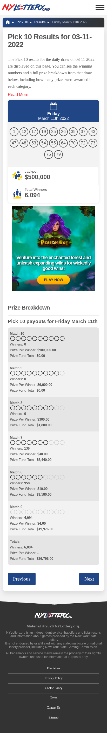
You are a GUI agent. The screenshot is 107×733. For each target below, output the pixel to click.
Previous (21, 579)
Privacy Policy (54, 678)
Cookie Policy (53, 688)
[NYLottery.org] (26, 7)
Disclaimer (53, 668)
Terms (53, 698)
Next (89, 579)
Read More (18, 94)
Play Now (53, 280)
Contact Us (54, 707)
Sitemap (53, 717)
